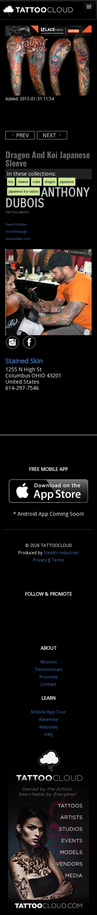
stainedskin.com (17, 238)
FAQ (48, 734)
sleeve (23, 182)
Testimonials (48, 669)
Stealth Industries (61, 553)
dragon (50, 182)
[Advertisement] (48, 116)
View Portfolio (16, 224)
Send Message (16, 231)
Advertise (48, 719)
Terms (57, 560)
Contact (48, 684)
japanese (67, 182)
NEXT (50, 135)
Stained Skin (24, 360)
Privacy (40, 560)
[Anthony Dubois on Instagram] (13, 342)
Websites (48, 727)
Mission (48, 662)
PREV (22, 135)
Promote (48, 677)
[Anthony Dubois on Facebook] (30, 342)
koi (11, 182)
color (36, 182)
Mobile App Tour (48, 712)
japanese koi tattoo (23, 191)
